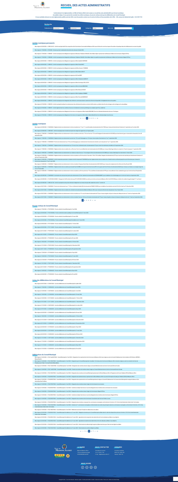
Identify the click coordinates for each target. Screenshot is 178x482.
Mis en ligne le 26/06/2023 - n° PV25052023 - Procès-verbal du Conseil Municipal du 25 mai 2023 (56, 274)
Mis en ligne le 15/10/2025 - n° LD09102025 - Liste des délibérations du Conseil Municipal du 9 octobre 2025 (58, 305)
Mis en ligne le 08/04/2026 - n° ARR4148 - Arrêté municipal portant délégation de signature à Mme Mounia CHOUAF (60, 89)
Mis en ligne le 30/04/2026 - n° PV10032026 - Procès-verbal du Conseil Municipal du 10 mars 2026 (56, 216)
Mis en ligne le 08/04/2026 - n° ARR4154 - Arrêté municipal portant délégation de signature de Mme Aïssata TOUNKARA (61, 68)
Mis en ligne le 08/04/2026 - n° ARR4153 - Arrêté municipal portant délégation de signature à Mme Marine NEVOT (60, 71)
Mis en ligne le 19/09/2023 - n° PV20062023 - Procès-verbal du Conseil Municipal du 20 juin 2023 (56, 270)
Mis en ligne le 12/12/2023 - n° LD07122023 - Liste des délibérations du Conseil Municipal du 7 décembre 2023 (59, 337)
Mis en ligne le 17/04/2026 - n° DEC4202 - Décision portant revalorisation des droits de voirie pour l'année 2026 (59, 50)
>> (97, 118)
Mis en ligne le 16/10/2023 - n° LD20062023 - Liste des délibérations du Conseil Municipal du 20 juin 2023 (58, 345)
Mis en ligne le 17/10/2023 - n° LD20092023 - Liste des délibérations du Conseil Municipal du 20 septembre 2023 (59, 341)
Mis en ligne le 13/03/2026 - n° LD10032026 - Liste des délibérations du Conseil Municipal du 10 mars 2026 (58, 294)
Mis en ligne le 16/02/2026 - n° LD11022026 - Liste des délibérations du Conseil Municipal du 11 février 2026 (58, 298)
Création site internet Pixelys (114, 479)
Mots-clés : (111, 28)
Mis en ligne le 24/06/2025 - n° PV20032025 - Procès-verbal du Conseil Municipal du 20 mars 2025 (56, 238)
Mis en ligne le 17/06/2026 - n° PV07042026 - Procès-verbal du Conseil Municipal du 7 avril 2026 (56, 209)
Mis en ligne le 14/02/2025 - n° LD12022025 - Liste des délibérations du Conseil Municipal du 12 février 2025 (58, 316)
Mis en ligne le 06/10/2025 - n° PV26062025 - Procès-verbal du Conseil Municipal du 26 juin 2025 (56, 234)
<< (80, 118)
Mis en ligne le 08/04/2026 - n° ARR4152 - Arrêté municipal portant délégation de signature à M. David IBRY (58, 75)
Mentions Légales (78, 479)
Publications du (48, 28)
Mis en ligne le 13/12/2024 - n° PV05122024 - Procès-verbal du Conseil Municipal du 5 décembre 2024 (57, 245)
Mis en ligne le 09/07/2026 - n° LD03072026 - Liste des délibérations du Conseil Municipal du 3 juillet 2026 (58, 283)
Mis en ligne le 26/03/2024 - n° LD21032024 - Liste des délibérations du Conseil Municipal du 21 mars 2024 (58, 330)
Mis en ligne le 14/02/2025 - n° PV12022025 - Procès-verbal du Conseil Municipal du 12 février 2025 (57, 241)
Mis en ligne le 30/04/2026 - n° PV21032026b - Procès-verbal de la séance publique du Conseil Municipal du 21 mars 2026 (61, 212)
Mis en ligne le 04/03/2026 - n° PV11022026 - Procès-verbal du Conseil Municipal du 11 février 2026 (57, 223)
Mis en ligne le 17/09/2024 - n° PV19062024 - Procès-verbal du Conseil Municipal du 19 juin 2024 (56, 252)
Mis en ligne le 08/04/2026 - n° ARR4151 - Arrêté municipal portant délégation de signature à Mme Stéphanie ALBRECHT (61, 78)
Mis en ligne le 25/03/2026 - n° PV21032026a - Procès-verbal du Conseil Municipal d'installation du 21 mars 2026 (60, 220)
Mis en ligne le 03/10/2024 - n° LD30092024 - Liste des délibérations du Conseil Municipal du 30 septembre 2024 (59, 323)
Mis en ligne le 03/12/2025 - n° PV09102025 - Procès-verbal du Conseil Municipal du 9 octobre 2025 (57, 230)
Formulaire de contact (100, 450)
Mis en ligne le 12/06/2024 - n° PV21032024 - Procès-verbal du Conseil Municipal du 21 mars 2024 (56, 256)
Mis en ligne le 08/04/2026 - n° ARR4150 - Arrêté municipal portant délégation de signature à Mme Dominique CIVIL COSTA (62, 82)
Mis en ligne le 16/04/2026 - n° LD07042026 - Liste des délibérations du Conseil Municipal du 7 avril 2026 (58, 290)
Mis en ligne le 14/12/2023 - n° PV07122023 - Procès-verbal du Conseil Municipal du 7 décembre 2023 (57, 263)
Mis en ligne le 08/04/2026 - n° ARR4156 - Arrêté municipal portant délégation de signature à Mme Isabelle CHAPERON (61, 60)
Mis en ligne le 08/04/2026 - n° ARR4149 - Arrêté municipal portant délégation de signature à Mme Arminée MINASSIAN (61, 86)
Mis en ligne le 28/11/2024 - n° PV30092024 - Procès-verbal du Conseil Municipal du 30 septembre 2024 (58, 248)
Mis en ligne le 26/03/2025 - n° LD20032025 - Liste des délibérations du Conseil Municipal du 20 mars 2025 (58, 312)
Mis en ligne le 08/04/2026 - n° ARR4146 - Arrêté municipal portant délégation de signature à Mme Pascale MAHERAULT (61, 97)
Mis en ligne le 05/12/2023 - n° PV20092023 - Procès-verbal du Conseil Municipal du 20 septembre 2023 (58, 266)
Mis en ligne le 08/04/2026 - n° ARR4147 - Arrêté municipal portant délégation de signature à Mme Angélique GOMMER (61, 93)
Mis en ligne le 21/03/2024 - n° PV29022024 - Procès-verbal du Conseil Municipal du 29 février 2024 (57, 259)
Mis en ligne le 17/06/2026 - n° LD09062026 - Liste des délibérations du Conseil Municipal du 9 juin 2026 (57, 287)
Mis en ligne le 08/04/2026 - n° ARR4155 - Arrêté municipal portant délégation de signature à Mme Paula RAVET (59, 64)
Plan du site (105, 479)
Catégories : (89, 28)
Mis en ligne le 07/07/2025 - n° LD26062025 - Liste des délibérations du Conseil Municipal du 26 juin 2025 (58, 308)
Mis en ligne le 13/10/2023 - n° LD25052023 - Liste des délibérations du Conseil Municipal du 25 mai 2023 (58, 348)
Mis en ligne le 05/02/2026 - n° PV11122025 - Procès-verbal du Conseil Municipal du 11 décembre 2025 (57, 227)
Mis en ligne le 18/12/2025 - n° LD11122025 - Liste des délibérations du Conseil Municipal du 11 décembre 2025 (59, 301)
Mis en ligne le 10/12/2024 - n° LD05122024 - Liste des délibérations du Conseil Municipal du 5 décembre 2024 (59, 319)
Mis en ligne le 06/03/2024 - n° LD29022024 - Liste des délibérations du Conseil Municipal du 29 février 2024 (58, 334)
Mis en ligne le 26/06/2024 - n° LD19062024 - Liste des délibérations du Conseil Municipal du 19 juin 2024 (58, 326)
